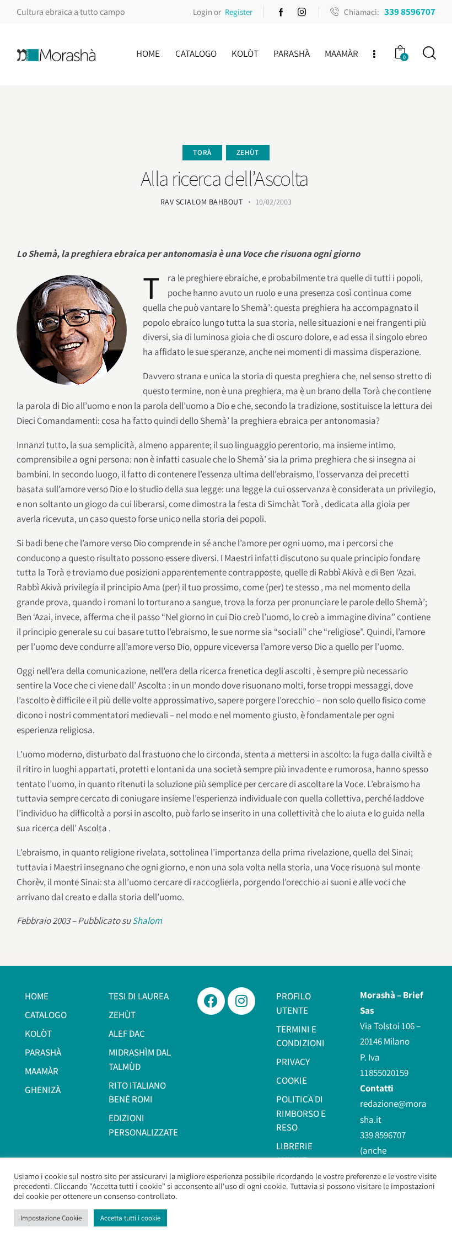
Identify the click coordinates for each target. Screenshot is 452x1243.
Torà (202, 152)
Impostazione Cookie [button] (51, 1218)
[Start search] (428, 53)
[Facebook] (211, 1001)
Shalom (147, 920)
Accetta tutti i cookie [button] (130, 1218)
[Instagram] (241, 1001)
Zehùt (247, 152)
